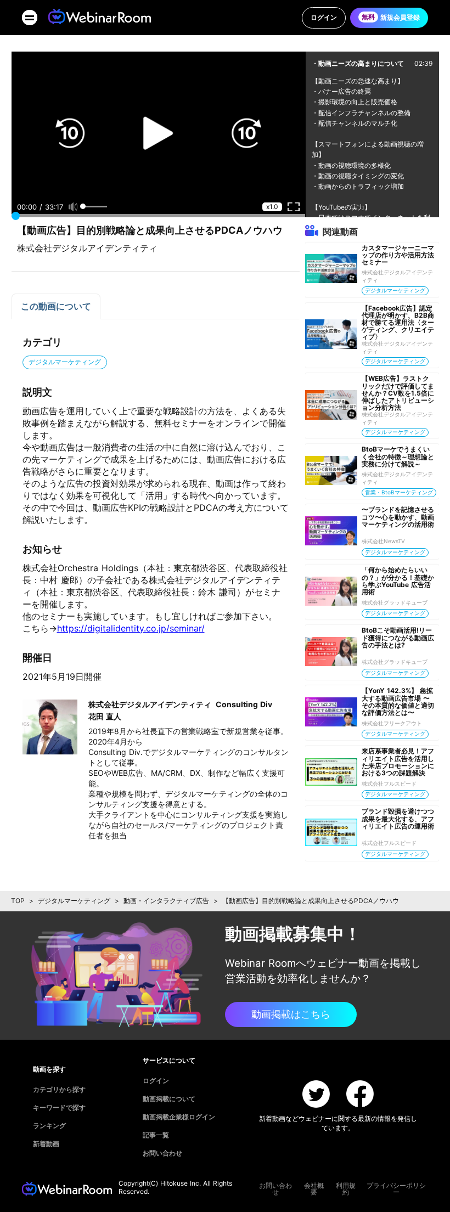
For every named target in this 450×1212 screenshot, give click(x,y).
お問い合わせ (275, 1189)
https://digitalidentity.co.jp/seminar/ (131, 628)
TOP (18, 901)
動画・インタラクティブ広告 (166, 901)
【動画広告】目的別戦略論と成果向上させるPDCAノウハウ (310, 901)
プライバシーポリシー (396, 1189)
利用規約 (346, 1189)
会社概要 (314, 1189)
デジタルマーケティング (74, 901)
